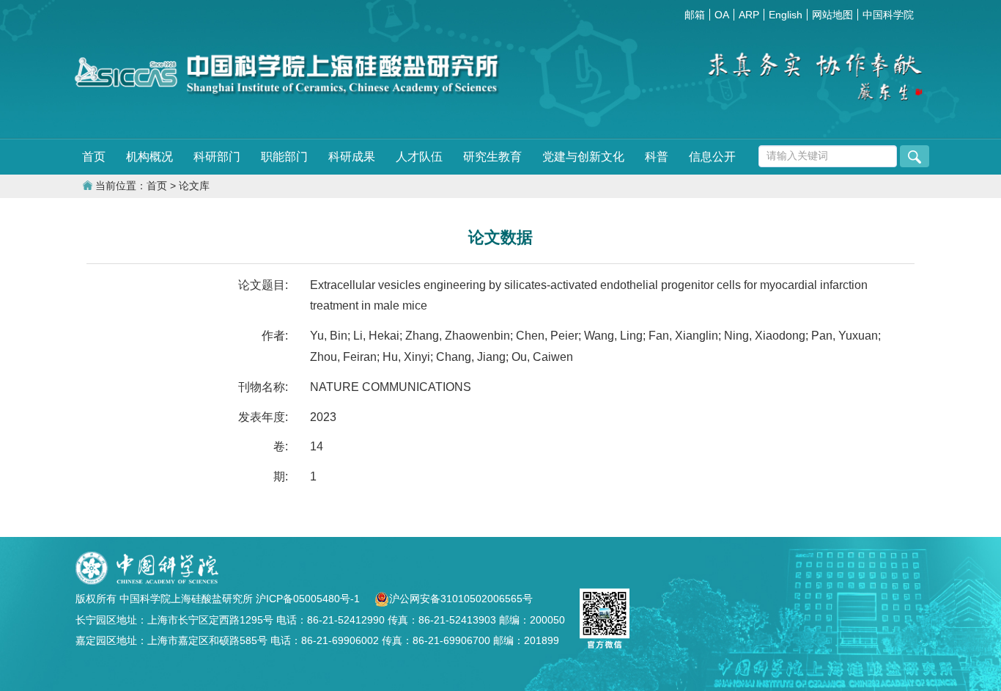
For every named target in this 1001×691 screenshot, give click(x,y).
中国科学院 (888, 15)
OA (721, 15)
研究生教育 (492, 156)
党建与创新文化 (583, 156)
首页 (94, 156)
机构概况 (149, 156)
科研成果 (351, 156)
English (785, 15)
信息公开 (712, 156)
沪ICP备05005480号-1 (309, 598)
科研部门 (216, 156)
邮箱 (694, 15)
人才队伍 (419, 156)
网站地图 (832, 15)
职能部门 (284, 156)
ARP (749, 15)
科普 (656, 156)
